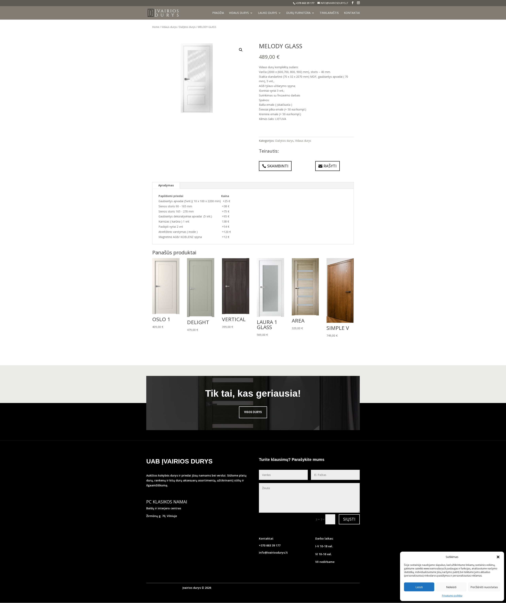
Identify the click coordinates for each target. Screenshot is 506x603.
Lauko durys (267, 13)
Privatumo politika (452, 595)
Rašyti (330, 166)
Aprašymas (166, 185)
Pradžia (218, 13)
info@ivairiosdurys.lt (273, 552)
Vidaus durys (239, 13)
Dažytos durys (187, 27)
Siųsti (349, 519)
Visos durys (253, 412)
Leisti (419, 587)
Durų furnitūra (298, 13)
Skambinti (277, 166)
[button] (498, 557)
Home (155, 27)
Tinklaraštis (329, 13)
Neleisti (451, 587)
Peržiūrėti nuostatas (484, 587)
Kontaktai (352, 13)
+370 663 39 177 (269, 545)
